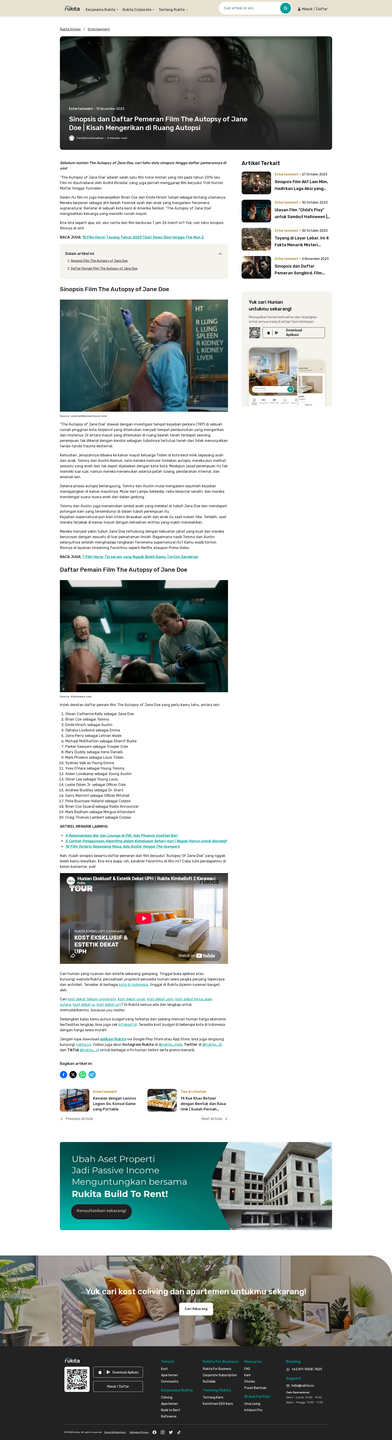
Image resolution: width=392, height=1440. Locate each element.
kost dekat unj (109, 1004)
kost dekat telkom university (92, 999)
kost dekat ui (84, 1004)
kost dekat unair (131, 999)
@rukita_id (212, 1044)
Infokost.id (127, 1024)
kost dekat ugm (160, 999)
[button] (312, 9)
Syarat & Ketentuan (115, 1432)
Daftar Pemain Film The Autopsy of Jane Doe (104, 269)
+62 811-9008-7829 (307, 1369)
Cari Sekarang (196, 1309)
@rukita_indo (170, 1044)
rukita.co (83, 1044)
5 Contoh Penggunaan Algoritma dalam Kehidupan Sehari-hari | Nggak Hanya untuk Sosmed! (146, 841)
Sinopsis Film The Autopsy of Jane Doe (99, 261)
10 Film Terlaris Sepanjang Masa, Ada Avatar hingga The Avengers (122, 846)
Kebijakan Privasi (139, 1432)
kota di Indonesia (133, 984)
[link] (293, 332)
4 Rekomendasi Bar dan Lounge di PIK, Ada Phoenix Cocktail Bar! (121, 835)
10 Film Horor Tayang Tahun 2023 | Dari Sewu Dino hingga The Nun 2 (143, 237)
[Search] (285, 8)
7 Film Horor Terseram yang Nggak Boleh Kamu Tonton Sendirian (140, 557)
